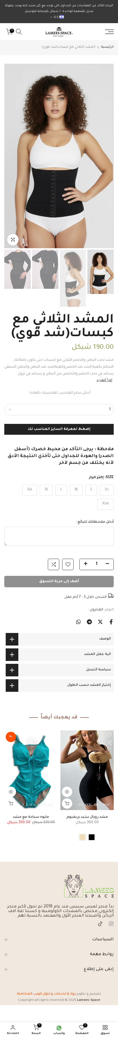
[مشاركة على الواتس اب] (78, 621)
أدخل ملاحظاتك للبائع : (95, 522)
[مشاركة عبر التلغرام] (89, 621)
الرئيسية (107, 47)
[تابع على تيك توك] (100, 924)
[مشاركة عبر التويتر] (100, 621)
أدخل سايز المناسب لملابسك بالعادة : (59, 393)
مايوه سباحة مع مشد (31, 817)
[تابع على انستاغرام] (111, 924)
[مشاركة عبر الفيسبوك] (111, 621)
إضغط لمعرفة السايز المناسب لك (59, 429)
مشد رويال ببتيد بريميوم (87, 817)
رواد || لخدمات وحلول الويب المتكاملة (46, 994)
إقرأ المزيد (104, 380)
